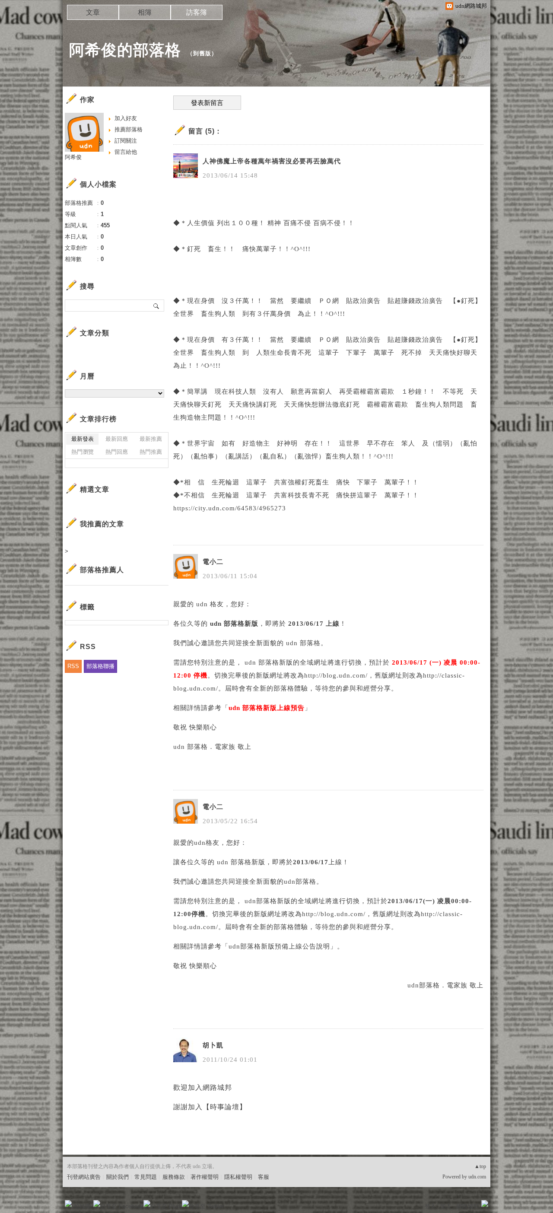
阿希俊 (73, 157)
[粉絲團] (68, 1203)
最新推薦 (151, 439)
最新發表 (82, 439)
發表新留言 (207, 102)
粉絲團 (82, 1206)
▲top (480, 1166)
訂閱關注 (125, 140)
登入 (430, 1206)
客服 (263, 1177)
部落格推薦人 (102, 569)
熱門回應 (116, 452)
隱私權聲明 (238, 1177)
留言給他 (125, 152)
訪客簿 (196, 12)
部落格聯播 (100, 666)
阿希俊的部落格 (125, 50)
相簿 (145, 12)
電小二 (213, 561)
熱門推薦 (151, 452)
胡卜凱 (213, 1045)
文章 (93, 12)
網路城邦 (467, 1206)
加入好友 (125, 118)
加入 (445, 1206)
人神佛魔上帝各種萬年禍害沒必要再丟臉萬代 (272, 161)
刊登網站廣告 (84, 1177)
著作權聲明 (205, 1177)
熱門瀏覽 (82, 452)
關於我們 (117, 1177)
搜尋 (156, 305)
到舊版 (202, 53)
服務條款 (173, 1177)
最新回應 (116, 439)
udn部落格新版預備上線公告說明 (279, 946)
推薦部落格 (128, 129)
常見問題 (145, 1177)
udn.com (477, 1177)
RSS (73, 666)
